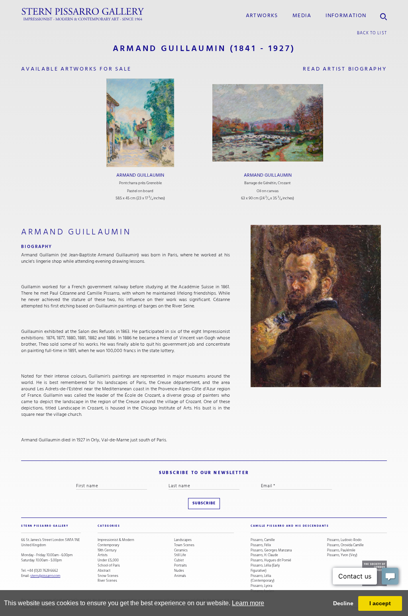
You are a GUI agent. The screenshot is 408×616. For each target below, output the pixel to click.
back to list (372, 33)
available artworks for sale (76, 69)
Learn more (248, 603)
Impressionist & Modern (116, 540)
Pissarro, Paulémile (341, 550)
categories (109, 526)
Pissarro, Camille (263, 540)
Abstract (104, 570)
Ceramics (181, 550)
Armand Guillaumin (140, 175)
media (301, 15)
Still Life (180, 555)
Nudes (179, 570)
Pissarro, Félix (261, 545)
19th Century (107, 550)
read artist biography (344, 69)
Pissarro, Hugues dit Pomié (271, 560)
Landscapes (183, 540)
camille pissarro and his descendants (290, 526)
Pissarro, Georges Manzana (271, 550)
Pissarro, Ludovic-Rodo (344, 540)
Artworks (262, 15)
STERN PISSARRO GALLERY (45, 526)
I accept (380, 603)
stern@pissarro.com (45, 576)
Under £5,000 (108, 560)
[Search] (383, 14)
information (346, 15)
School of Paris (109, 565)
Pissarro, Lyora (261, 585)
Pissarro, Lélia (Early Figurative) (265, 568)
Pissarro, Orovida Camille (345, 545)
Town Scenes (184, 545)
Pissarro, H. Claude (264, 555)
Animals (180, 576)
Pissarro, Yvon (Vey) (342, 555)
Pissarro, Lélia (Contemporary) (263, 578)
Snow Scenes (108, 576)
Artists (103, 555)
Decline (343, 603)
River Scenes (107, 580)
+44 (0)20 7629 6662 (42, 570)
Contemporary (108, 545)
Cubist (179, 560)
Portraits (180, 565)
